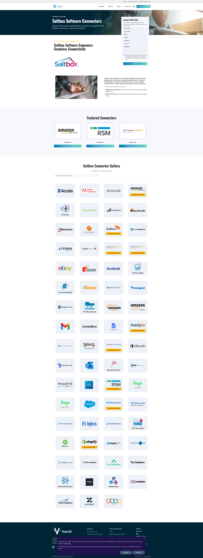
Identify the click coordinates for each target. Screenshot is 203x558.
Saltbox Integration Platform (117, 534)
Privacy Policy (139, 556)
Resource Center (141, 536)
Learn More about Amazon (68, 146)
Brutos (111, 531)
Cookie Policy (67, 543)
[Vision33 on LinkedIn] (53, 547)
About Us (139, 531)
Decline (138, 552)
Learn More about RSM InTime (100, 146)
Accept (126, 552)
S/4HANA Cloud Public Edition (95, 534)
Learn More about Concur (133, 146)
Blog (137, 533)
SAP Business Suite (92, 531)
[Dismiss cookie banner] (144, 539)
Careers (138, 528)
